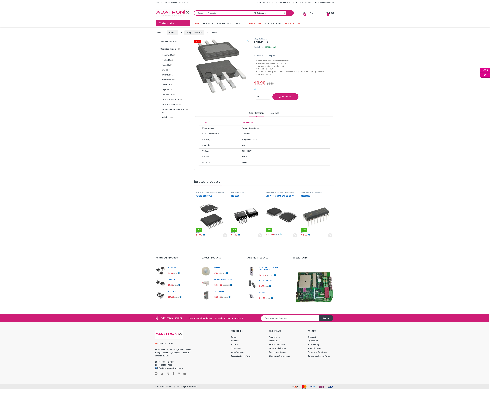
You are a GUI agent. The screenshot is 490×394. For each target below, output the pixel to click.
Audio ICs (167, 65)
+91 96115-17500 (304, 2)
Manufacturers (237, 352)
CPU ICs (166, 70)
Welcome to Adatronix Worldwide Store (172, 2)
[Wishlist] (311, 12)
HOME (196, 23)
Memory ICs (168, 94)
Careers (234, 337)
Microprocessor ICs (171, 104)
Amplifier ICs (169, 55)
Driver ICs (167, 75)
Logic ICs (167, 89)
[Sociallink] (156, 373)
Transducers (274, 337)
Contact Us (236, 348)
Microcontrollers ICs (217, 192)
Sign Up (326, 318)
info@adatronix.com (326, 2)
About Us (235, 344)
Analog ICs (167, 60)
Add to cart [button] (225, 235)
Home (158, 32)
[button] (248, 40)
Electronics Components (279, 356)
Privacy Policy (313, 344)
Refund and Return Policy (319, 356)
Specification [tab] (256, 113)
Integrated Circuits (194, 32)
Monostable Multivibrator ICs (175, 111)
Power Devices (275, 340)
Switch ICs (318, 192)
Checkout (312, 337)
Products (172, 32)
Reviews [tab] (274, 113)
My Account (313, 340)
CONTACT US (255, 23)
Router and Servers (277, 352)
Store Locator (264, 2)
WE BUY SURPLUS (292, 23)
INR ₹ (483, 75)
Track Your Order (284, 2)
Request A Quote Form (240, 356)
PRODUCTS (208, 23)
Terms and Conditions (317, 352)
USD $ (484, 70)
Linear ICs (167, 84)
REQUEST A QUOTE (273, 23)
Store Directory (314, 348)
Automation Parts (277, 344)
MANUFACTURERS (224, 23)
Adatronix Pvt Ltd (164, 386)
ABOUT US (240, 23)
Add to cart (287, 96)
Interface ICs (169, 79)
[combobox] (223, 13)
